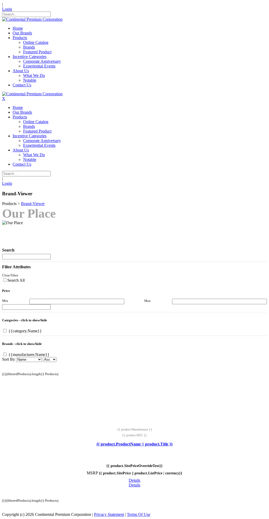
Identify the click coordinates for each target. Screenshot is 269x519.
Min (5, 301)
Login (7, 9)
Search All (16, 280)
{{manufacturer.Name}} (28, 354)
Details (134, 480)
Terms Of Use (138, 514)
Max (147, 301)
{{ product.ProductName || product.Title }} (134, 444)
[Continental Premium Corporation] (32, 19)
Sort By (8, 359)
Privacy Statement (109, 514)
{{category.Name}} (24, 331)
